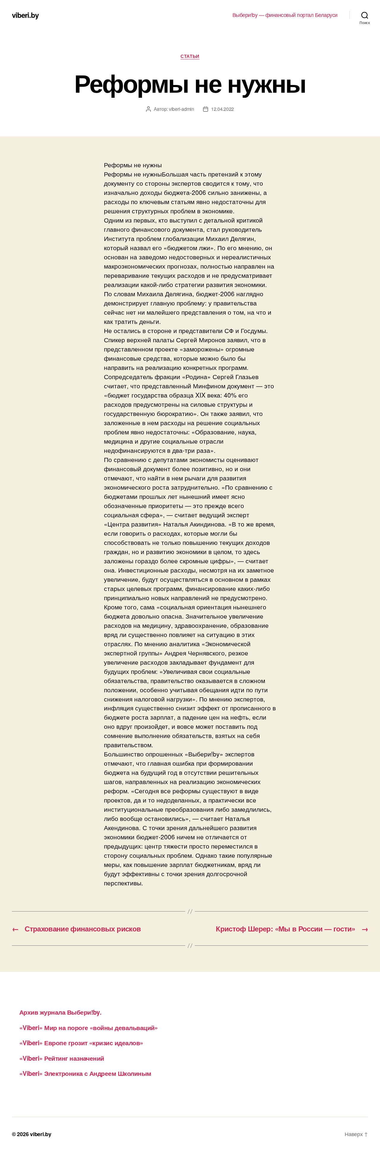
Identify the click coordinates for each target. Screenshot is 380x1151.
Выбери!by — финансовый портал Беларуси (285, 15)
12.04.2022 (222, 108)
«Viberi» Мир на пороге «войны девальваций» (88, 1027)
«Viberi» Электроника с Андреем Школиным (85, 1073)
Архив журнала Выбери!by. (60, 1011)
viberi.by (25, 14)
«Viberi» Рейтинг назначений (61, 1058)
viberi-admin (181, 108)
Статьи (189, 56)
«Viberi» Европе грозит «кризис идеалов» (81, 1042)
